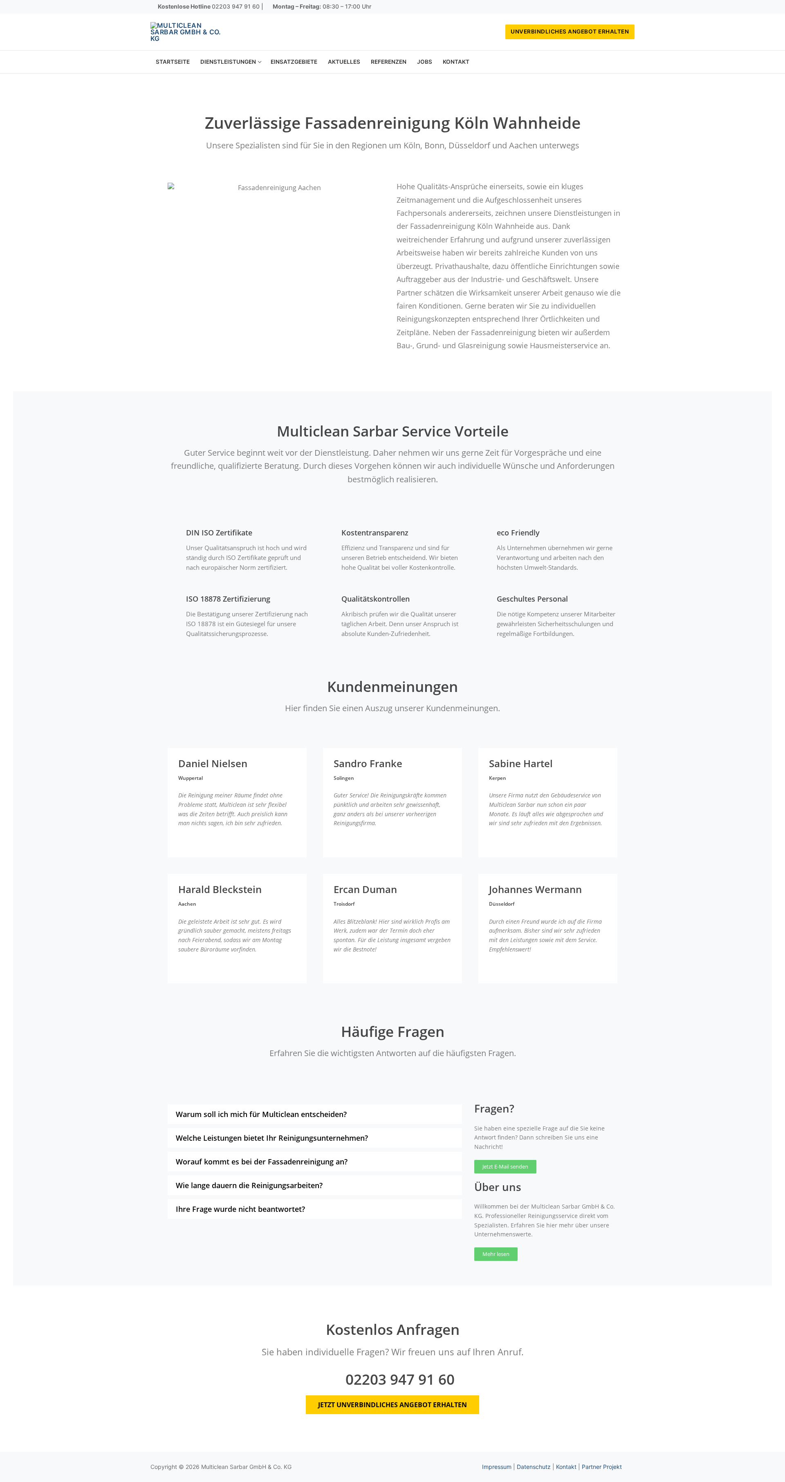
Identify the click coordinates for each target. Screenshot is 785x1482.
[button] (315, 1114)
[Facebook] (604, 6)
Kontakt (566, 1466)
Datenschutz (534, 1466)
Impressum (496, 1466)
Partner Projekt (602, 1466)
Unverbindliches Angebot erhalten (570, 31)
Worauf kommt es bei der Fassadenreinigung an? (262, 1161)
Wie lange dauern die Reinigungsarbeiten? (249, 1185)
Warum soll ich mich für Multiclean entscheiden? (261, 1114)
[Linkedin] (628, 6)
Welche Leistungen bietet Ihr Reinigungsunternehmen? (272, 1138)
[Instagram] (616, 6)
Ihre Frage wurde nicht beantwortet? (240, 1209)
